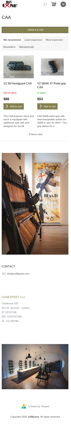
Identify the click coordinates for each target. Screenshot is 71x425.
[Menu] (63, 4)
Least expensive (33, 39)
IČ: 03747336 (9, 312)
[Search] (45, 4)
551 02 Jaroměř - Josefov (16, 308)
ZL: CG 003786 (10, 321)
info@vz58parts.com (18, 273)
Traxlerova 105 (10, 303)
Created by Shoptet (38, 406)
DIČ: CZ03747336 (12, 316)
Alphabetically (26, 46)
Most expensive (54, 39)
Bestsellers (9, 46)
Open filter (35, 30)
